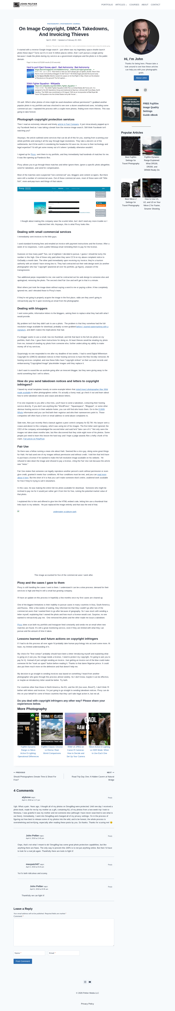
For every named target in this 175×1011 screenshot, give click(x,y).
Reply (110, 798)
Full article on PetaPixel (33, 439)
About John (141, 78)
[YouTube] (90, 982)
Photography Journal (70, 24)
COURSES (134, 5)
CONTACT (155, 5)
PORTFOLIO (107, 5)
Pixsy (33, 154)
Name (18, 953)
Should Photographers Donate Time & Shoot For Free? (35, 776)
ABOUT (145, 5)
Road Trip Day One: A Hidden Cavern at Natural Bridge (93, 776)
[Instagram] (145, 90)
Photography (53, 24)
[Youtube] (137, 90)
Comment (19, 916)
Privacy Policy (87, 1004)
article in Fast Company (68, 124)
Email (52, 953)
